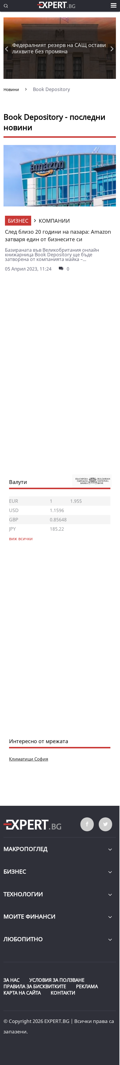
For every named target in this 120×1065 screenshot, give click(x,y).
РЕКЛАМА (87, 986)
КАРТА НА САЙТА (22, 993)
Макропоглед (25, 849)
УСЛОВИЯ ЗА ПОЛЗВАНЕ (56, 980)
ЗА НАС (11, 980)
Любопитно (23, 939)
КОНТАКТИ (63, 993)
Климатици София (28, 759)
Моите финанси (29, 916)
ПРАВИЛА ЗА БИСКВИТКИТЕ (34, 986)
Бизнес (18, 220)
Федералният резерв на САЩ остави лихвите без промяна (59, 48)
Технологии (23, 894)
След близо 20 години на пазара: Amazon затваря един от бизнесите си (58, 235)
